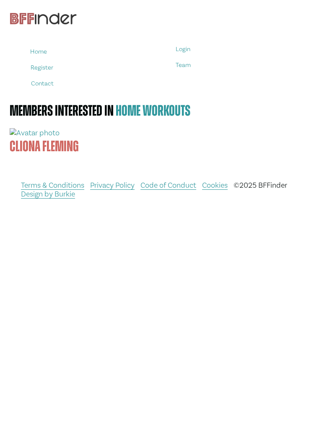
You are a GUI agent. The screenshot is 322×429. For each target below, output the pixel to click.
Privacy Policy (112, 185)
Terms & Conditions (52, 185)
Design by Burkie (48, 193)
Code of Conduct (168, 185)
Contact (42, 83)
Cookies (215, 185)
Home (39, 52)
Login (183, 49)
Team (183, 65)
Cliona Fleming (44, 146)
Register (42, 67)
